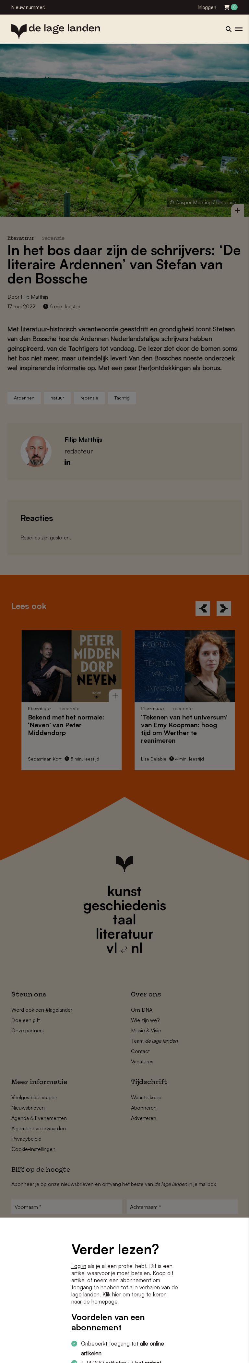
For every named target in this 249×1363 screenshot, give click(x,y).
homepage (104, 1301)
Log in (78, 1265)
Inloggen (207, 7)
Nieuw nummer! (28, 7)
